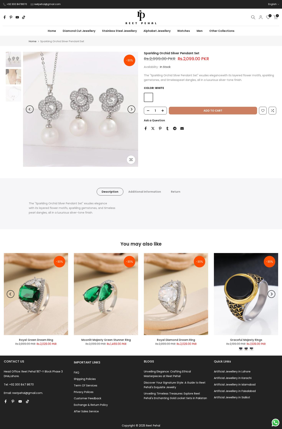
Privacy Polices (83, 392)
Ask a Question (154, 120)
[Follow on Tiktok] (23, 17)
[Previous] (30, 109)
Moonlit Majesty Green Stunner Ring (106, 340)
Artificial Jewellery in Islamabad (235, 384)
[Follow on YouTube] (17, 17)
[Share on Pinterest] (160, 128)
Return (175, 192)
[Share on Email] (182, 128)
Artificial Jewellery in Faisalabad (235, 391)
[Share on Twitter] (153, 128)
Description (110, 192)
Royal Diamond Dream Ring (176, 340)
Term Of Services (85, 385)
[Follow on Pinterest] (11, 17)
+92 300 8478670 (17, 4)
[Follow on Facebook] (4, 17)
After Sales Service (86, 411)
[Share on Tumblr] (167, 128)
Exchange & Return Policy (91, 405)
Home (32, 41)
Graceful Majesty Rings (246, 340)
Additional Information (144, 192)
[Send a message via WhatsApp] (275, 422)
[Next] (131, 109)
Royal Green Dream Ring (36, 340)
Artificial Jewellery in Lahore (232, 371)
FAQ (76, 372)
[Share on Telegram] (174, 128)
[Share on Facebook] (145, 128)
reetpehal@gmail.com (47, 4)
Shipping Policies (85, 379)
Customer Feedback (87, 398)
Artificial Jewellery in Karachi (232, 378)
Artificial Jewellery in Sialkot (232, 397)
